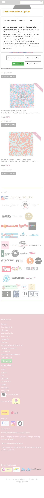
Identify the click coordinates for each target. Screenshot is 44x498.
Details (22, 20)
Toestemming (10, 20)
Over (30, 20)
